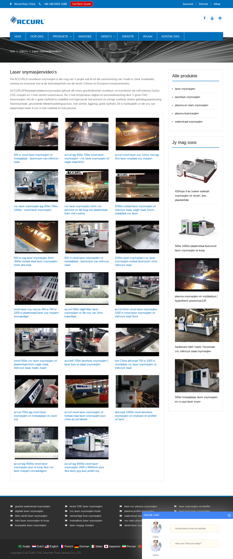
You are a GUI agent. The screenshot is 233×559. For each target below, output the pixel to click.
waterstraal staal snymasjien (140, 515)
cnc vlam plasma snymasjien (140, 520)
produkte (60, 36)
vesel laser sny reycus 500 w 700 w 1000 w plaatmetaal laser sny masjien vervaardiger (36, 313)
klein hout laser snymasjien (194, 511)
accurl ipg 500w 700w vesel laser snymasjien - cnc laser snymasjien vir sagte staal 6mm (86, 158)
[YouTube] (212, 18)
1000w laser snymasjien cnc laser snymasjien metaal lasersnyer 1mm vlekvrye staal (136, 261)
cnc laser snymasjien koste (85, 511)
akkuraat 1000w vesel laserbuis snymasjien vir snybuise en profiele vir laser (136, 416)
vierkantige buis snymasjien (85, 515)
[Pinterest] (220, 18)
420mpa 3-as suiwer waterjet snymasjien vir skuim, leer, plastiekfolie (192, 196)
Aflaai (217, 4)
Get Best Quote (81, 3)
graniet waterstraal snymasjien (32, 506)
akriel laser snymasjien (137, 525)
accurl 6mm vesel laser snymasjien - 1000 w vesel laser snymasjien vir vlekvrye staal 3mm (137, 313)
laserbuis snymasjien (187, 96)
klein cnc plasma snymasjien (140, 506)
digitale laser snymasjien (29, 511)
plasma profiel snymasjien (139, 511)
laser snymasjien (185, 88)
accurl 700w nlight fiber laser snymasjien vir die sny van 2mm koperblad (83, 313)
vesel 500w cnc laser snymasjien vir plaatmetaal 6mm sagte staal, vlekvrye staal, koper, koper (35, 364)
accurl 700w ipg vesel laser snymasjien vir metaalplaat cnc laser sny (35, 416)
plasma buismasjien (187, 113)
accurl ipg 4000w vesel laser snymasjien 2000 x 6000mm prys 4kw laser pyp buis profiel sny (84, 467)
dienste (203, 4)
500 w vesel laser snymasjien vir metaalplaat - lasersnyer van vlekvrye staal (36, 158)
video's (106, 36)
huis (18, 36)
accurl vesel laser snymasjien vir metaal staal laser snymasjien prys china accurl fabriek (85, 416)
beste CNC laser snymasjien (86, 506)
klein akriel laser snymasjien (31, 515)
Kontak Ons (170, 36)
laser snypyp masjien (82, 525)
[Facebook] (204, 18)
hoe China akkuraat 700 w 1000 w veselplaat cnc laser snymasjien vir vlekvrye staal (136, 364)
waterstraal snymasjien (188, 121)
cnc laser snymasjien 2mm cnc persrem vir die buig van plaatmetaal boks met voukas (85, 210)
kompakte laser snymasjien (30, 525)
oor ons (37, 36)
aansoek (188, 4)
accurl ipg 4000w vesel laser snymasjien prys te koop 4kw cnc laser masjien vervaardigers (34, 467)
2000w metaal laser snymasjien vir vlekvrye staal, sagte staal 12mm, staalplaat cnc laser (135, 210)
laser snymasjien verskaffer (194, 506)
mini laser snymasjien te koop (32, 520)
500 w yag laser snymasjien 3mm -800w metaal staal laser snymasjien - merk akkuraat (36, 261)
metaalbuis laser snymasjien (86, 520)
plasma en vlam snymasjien (191, 105)
